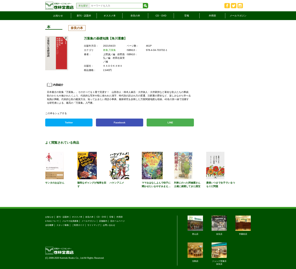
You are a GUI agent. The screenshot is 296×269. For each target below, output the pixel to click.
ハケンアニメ (117, 182)
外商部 (212, 15)
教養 (105, 50)
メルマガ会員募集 (70, 221)
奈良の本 (135, 15)
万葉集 (112, 50)
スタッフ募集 (63, 225)
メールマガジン (238, 15)
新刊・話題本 (84, 15)
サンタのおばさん (54, 182)
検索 (145, 5)
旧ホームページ (117, 221)
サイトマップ (93, 225)
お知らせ (58, 15)
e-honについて (52, 221)
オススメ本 (110, 15)
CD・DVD (161, 15)
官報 (186, 15)
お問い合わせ (109, 225)
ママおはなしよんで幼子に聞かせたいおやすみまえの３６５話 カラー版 (156, 186)
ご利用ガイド (78, 225)
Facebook (119, 122)
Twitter (69, 122)
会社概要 (49, 225)
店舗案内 (103, 221)
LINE (170, 122)
